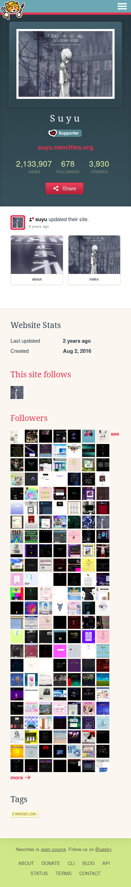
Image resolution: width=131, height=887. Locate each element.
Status (39, 873)
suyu (41, 219)
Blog (88, 863)
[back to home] (13, 9)
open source (53, 849)
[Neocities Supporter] (65, 133)
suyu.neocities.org (65, 147)
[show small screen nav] (122, 6)
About (26, 863)
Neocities (25, 849)
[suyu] (18, 222)
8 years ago (39, 226)
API (106, 863)
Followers (29, 418)
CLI (71, 863)
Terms (64, 873)
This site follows (40, 374)
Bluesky (103, 849)
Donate (51, 863)
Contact (90, 873)
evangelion (24, 813)
